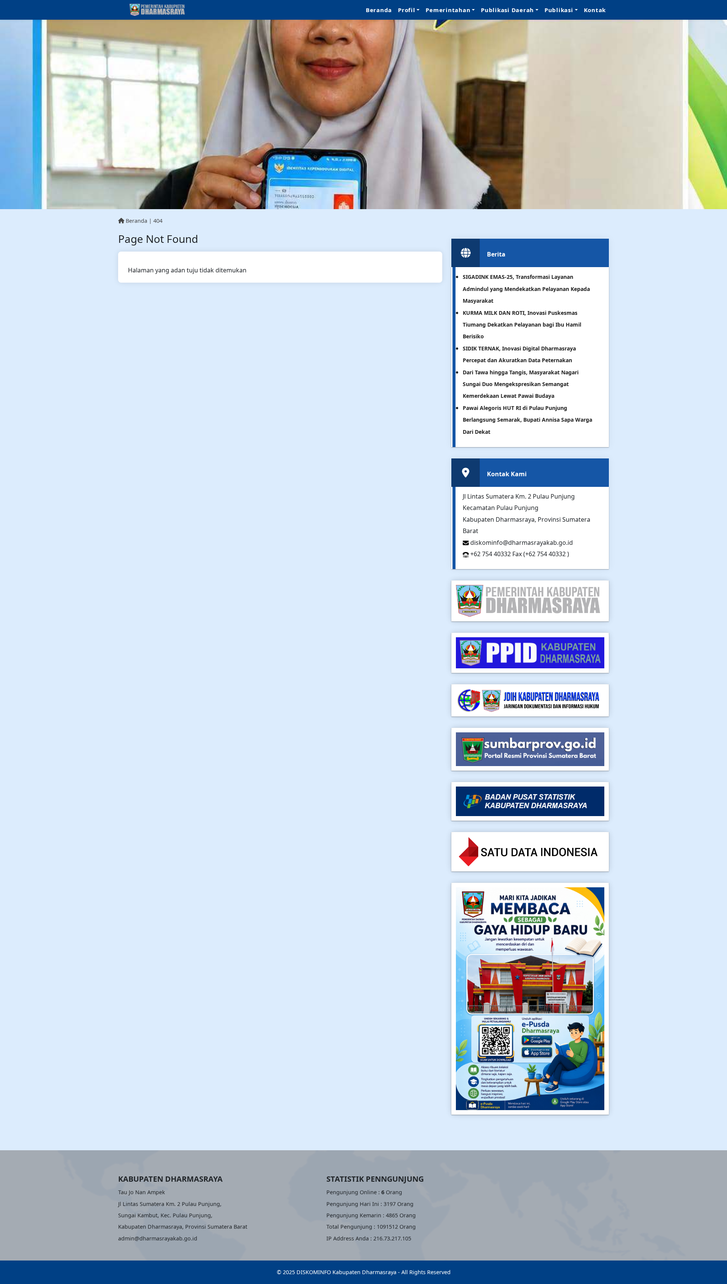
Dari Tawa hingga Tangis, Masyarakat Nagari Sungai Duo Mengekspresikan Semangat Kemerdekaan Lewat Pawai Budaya (521, 384)
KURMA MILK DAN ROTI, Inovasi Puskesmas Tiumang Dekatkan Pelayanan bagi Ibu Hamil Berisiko (522, 324)
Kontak (595, 10)
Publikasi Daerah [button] (507, 10)
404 (157, 220)
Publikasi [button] (558, 10)
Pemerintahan (448, 10)
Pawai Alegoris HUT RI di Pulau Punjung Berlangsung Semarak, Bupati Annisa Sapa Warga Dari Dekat (527, 419)
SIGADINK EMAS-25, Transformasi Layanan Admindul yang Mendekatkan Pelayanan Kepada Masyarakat (526, 288)
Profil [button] (406, 10)
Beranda (379, 10)
